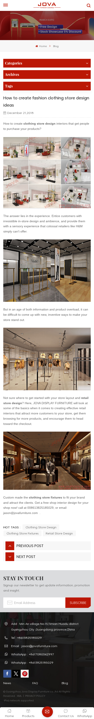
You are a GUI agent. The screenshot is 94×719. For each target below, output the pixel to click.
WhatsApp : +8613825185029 (32, 662)
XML (19, 696)
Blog (56, 46)
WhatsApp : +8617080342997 (32, 654)
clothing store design (41, 527)
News (7, 683)
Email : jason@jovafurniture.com (34, 646)
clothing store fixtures (45, 497)
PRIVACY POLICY (35, 696)
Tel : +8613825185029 (26, 637)
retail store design (59, 533)
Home (42, 46)
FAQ (35, 683)
